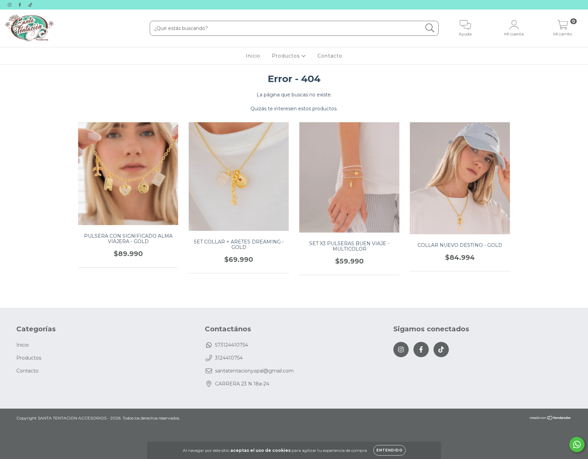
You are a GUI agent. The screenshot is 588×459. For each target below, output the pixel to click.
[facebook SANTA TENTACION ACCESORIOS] (20, 5)
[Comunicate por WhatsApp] (577, 444)
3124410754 (229, 358)
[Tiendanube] (550, 418)
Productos (286, 56)
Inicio (253, 56)
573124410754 (231, 345)
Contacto (329, 56)
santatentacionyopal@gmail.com (254, 371)
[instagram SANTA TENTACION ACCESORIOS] (10, 5)
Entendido (389, 450)
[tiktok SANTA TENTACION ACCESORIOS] (30, 5)
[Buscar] (430, 28)
